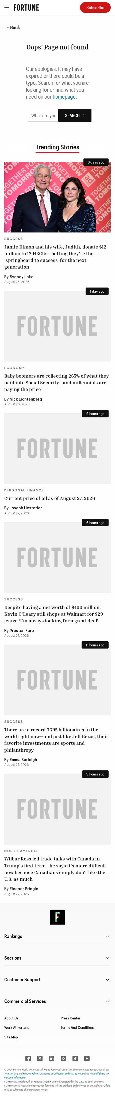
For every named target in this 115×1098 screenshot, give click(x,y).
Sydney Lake (21, 277)
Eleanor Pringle (24, 889)
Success (13, 238)
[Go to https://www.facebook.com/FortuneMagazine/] (28, 1058)
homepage (64, 96)
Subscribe (95, 7)
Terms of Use (11, 1073)
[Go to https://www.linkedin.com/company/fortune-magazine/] (51, 1058)
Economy (14, 368)
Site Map (11, 1037)
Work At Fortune (16, 1027)
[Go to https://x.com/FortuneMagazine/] (40, 1058)
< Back (13, 27)
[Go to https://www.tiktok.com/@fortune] (75, 1058)
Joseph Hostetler (26, 508)
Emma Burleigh (23, 760)
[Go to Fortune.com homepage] (26, 7)
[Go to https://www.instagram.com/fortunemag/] (63, 1058)
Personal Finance (24, 490)
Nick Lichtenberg (26, 399)
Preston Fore (22, 631)
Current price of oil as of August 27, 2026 (49, 498)
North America (21, 851)
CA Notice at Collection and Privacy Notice (62, 1073)
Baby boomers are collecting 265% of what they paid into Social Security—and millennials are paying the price (56, 382)
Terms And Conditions (77, 1027)
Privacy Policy (30, 1073)
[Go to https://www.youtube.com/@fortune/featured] (87, 1058)
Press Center (70, 1018)
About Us (11, 1018)
